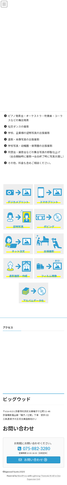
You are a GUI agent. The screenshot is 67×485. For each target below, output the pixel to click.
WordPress (22, 476)
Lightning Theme (39, 476)
